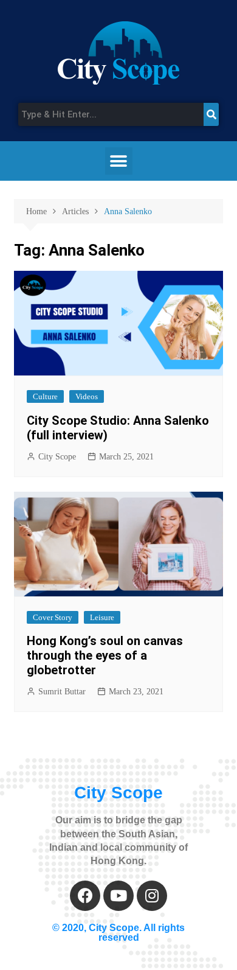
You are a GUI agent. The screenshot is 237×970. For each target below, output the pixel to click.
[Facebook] (85, 896)
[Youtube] (118, 896)
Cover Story (52, 617)
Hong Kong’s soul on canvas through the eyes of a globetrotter (105, 655)
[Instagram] (152, 896)
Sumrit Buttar (62, 691)
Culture (45, 396)
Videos (86, 396)
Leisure (102, 617)
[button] (118, 161)
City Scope (57, 456)
